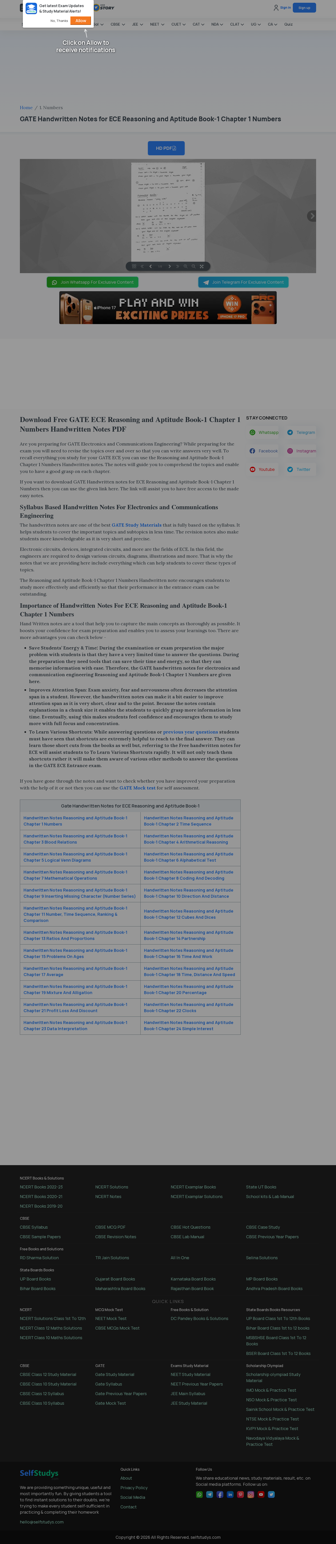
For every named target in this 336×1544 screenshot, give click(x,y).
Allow (80, 20)
